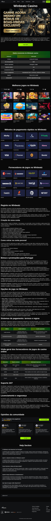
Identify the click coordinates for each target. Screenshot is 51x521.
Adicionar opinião (44, 419)
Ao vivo (18, 89)
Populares (6, 89)
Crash (31, 89)
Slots (43, 89)
